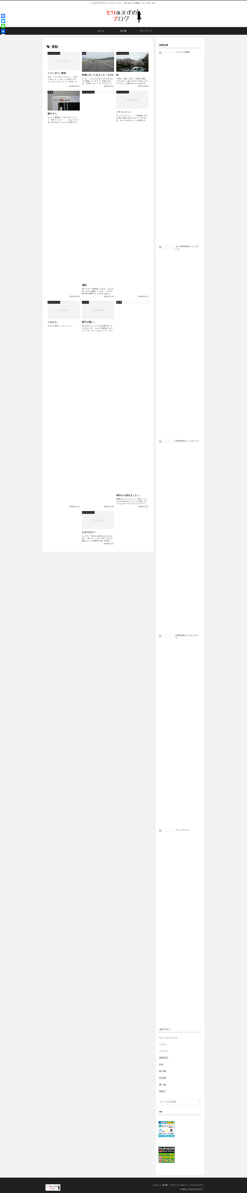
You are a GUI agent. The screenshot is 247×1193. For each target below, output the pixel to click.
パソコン (163, 1051)
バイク (162, 1044)
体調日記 (163, 1057)
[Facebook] (3, 15)
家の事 (162, 1071)
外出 (161, 1064)
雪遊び (162, 1091)
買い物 (162, 1084)
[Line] (3, 26)
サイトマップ (196, 1185)
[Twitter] (3, 21)
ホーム (157, 1185)
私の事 (165, 1185)
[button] (199, 1101)
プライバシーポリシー (179, 1185)
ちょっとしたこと (168, 1037)
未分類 (162, 1078)
